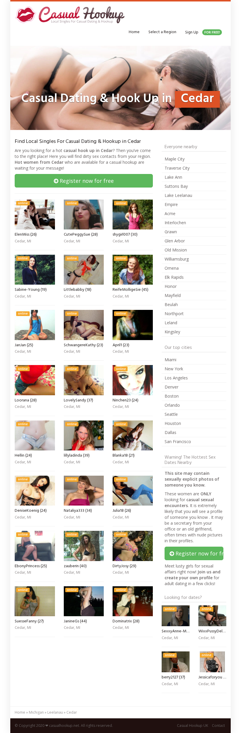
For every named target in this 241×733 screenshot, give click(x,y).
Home (134, 32)
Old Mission (176, 250)
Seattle (171, 414)
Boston (172, 396)
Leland (171, 322)
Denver (171, 387)
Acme (170, 213)
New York (174, 368)
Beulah (171, 304)
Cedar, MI (23, 241)
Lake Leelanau (178, 195)
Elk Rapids (174, 277)
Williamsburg (177, 259)
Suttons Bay (176, 186)
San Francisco (178, 441)
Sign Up (202, 32)
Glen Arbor (175, 241)
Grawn (171, 231)
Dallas (170, 432)
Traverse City (177, 168)
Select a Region (162, 32)
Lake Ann (173, 177)
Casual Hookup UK (192, 725)
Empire (171, 204)
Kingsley (172, 332)
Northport (174, 313)
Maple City (175, 159)
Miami (170, 359)
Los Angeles (176, 378)
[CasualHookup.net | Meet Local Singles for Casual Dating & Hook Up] (70, 14)
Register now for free (86, 180)
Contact (218, 725)
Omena (172, 268)
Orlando (172, 405)
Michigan (36, 712)
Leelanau (55, 712)
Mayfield (173, 295)
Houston (173, 423)
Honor (171, 286)
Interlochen (175, 222)
